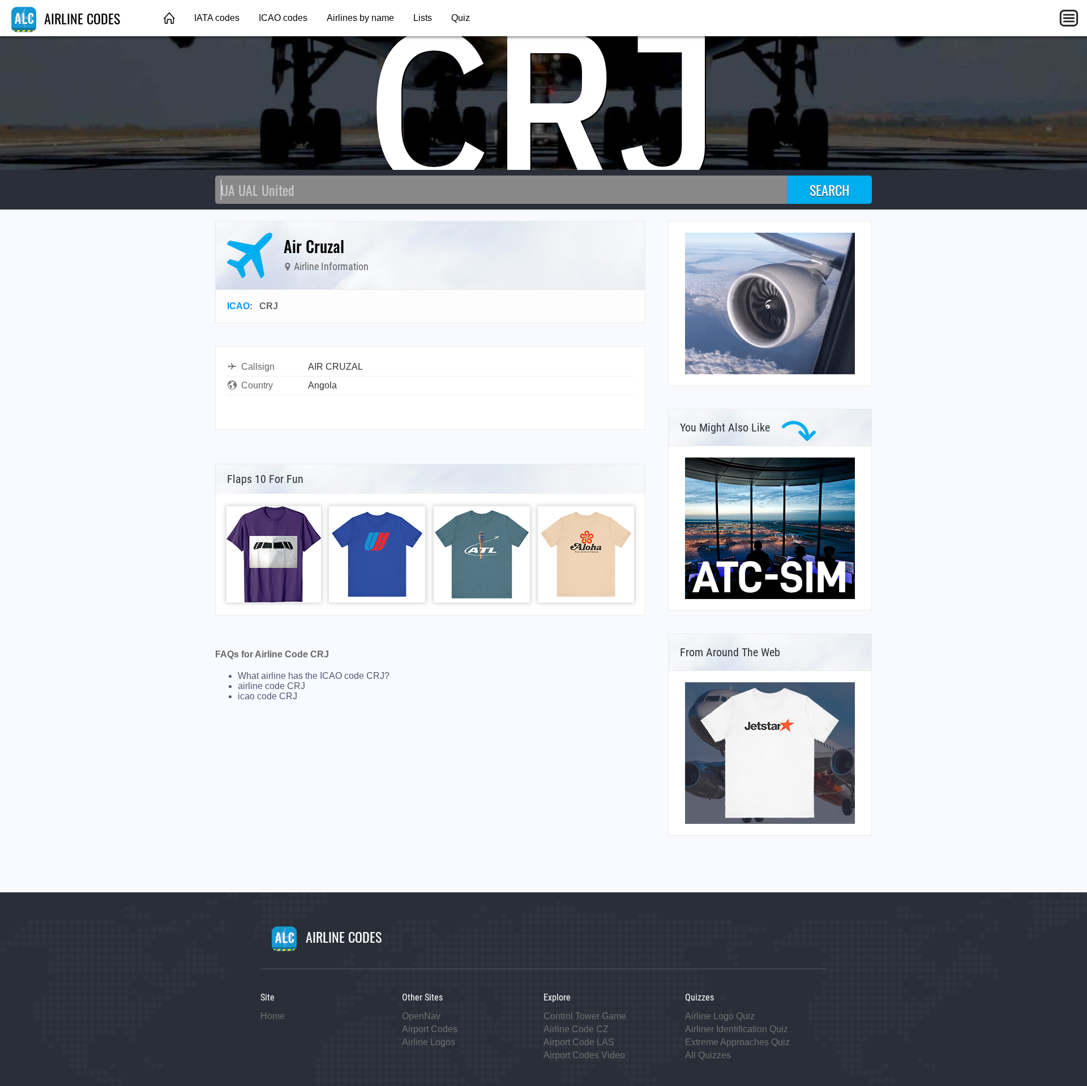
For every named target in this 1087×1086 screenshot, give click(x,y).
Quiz (460, 18)
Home (272, 1016)
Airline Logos (428, 1042)
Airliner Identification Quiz (736, 1029)
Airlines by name (360, 18)
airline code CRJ (271, 686)
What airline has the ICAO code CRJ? (314, 676)
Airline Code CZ (576, 1029)
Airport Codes (429, 1029)
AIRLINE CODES (80, 18)
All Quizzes (708, 1055)
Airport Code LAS (579, 1042)
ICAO (238, 306)
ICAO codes (283, 18)
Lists (422, 18)
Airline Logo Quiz (720, 1016)
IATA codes (216, 18)
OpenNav (421, 1016)
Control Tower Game (585, 1016)
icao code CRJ (267, 696)
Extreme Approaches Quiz (737, 1042)
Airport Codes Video (584, 1055)
